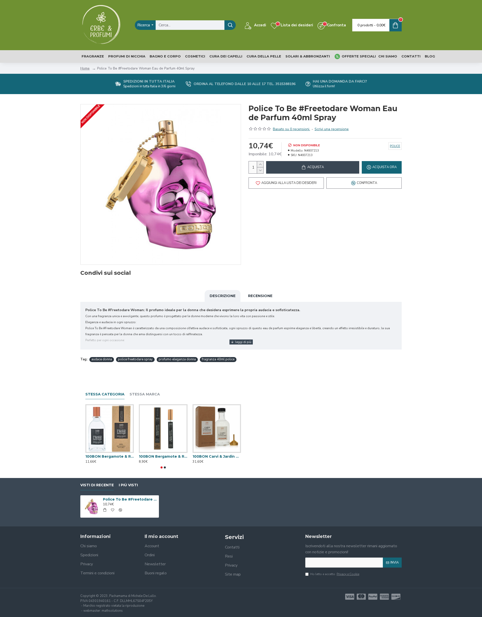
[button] (162, 467)
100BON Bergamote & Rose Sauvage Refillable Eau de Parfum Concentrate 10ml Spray (163, 456)
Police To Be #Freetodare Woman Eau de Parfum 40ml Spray (130, 499)
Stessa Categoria (105, 394)
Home (85, 68)
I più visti (128, 485)
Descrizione (222, 296)
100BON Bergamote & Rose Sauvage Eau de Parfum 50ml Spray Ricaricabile (109, 456)
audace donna (101, 359)
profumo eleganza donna (177, 359)
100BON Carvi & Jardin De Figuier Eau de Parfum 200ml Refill (217, 456)
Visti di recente (97, 485)
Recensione (260, 296)
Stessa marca (145, 394)
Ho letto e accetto (334, 574)
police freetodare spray (135, 359)
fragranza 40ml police (218, 359)
